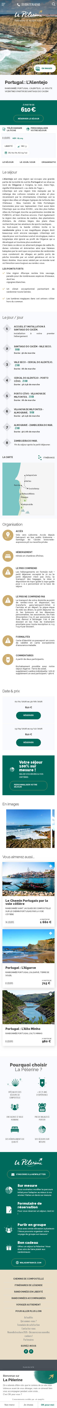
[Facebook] (26, 1351)
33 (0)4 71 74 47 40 (30, 4)
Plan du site (28, 1367)
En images (47, 68)
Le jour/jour (27, 162)
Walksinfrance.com (30, 1263)
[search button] (53, 4)
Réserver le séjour (28, 119)
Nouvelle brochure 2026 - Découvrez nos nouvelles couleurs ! (28, 1334)
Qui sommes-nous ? (29, 1321)
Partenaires (28, 1340)
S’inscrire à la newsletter (31, 1174)
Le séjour (8, 162)
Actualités (28, 1317)
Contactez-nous (29, 1328)
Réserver (28, 715)
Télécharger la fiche (14, 129)
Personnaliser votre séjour (39, 129)
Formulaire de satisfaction (28, 1325)
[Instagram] (31, 1351)
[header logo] (29, 14)
